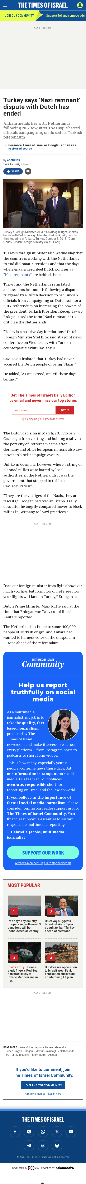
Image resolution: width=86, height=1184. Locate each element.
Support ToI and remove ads (65, 15)
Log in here (54, 1093)
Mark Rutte (39, 1054)
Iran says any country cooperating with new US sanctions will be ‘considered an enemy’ (24, 926)
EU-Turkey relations (17, 1054)
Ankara (52, 1054)
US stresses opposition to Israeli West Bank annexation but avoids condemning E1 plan (61, 972)
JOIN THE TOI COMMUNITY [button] (43, 1085)
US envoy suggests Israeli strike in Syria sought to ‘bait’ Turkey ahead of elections (60, 926)
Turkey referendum (56, 1047)
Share (15, 171)
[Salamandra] (65, 1168)
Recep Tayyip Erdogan (19, 1051)
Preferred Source (20, 148)
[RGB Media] (34, 1168)
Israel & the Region (30, 1047)
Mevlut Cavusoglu (46, 1051)
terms (61, 419)
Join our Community (19, 15)
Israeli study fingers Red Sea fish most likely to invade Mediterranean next (23, 974)
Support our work (43, 852)
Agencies (13, 160)
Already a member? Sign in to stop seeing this (43, 863)
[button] (80, 5)
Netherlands (67, 1051)
